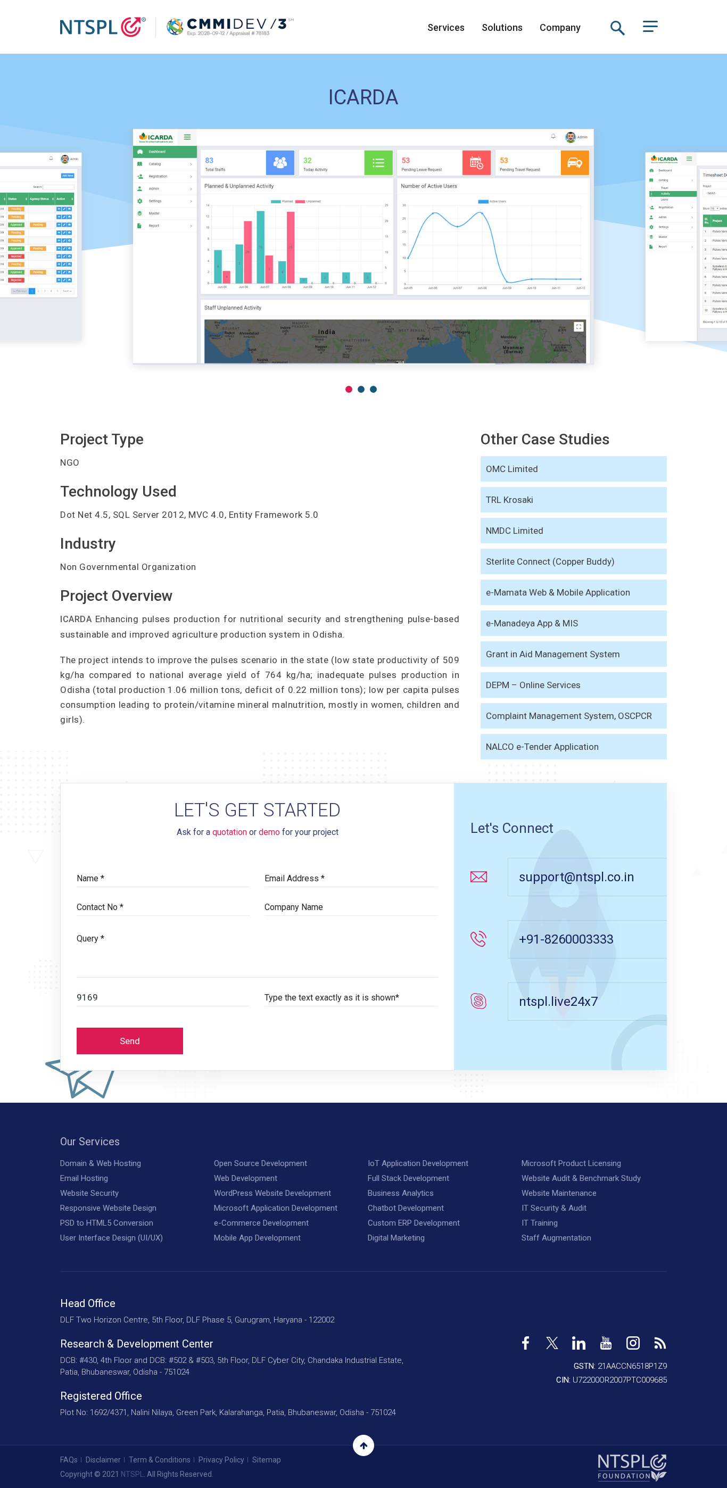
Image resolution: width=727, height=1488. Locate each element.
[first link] (525, 1339)
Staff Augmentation (556, 1238)
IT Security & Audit (554, 1208)
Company (560, 27)
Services (446, 27)
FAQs (69, 1459)
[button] (348, 389)
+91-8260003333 (566, 939)
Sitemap (266, 1459)
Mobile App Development (257, 1238)
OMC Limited (512, 469)
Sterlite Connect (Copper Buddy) (550, 561)
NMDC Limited (514, 530)
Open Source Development (260, 1163)
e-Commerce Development (261, 1223)
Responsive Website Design (108, 1208)
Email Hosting (84, 1178)
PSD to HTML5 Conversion (106, 1223)
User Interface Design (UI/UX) (111, 1238)
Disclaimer (103, 1459)
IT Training (540, 1223)
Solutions (502, 27)
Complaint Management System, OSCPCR (569, 715)
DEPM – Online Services (533, 685)
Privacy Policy (221, 1459)
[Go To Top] (363, 1445)
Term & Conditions (160, 1459)
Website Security (89, 1193)
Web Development (245, 1178)
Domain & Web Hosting (100, 1163)
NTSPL (132, 1474)
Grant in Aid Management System (553, 654)
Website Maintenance (559, 1193)
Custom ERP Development (414, 1223)
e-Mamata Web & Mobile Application (558, 592)
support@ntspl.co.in (576, 877)
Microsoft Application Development (275, 1208)
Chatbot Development (406, 1208)
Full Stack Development (408, 1178)
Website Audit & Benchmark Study (581, 1178)
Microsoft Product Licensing (571, 1163)
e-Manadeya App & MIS (532, 623)
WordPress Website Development (272, 1193)
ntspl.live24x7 (558, 1001)
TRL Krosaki (509, 499)
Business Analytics (401, 1193)
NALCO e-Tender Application (542, 746)
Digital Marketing (396, 1238)
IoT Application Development (418, 1163)
